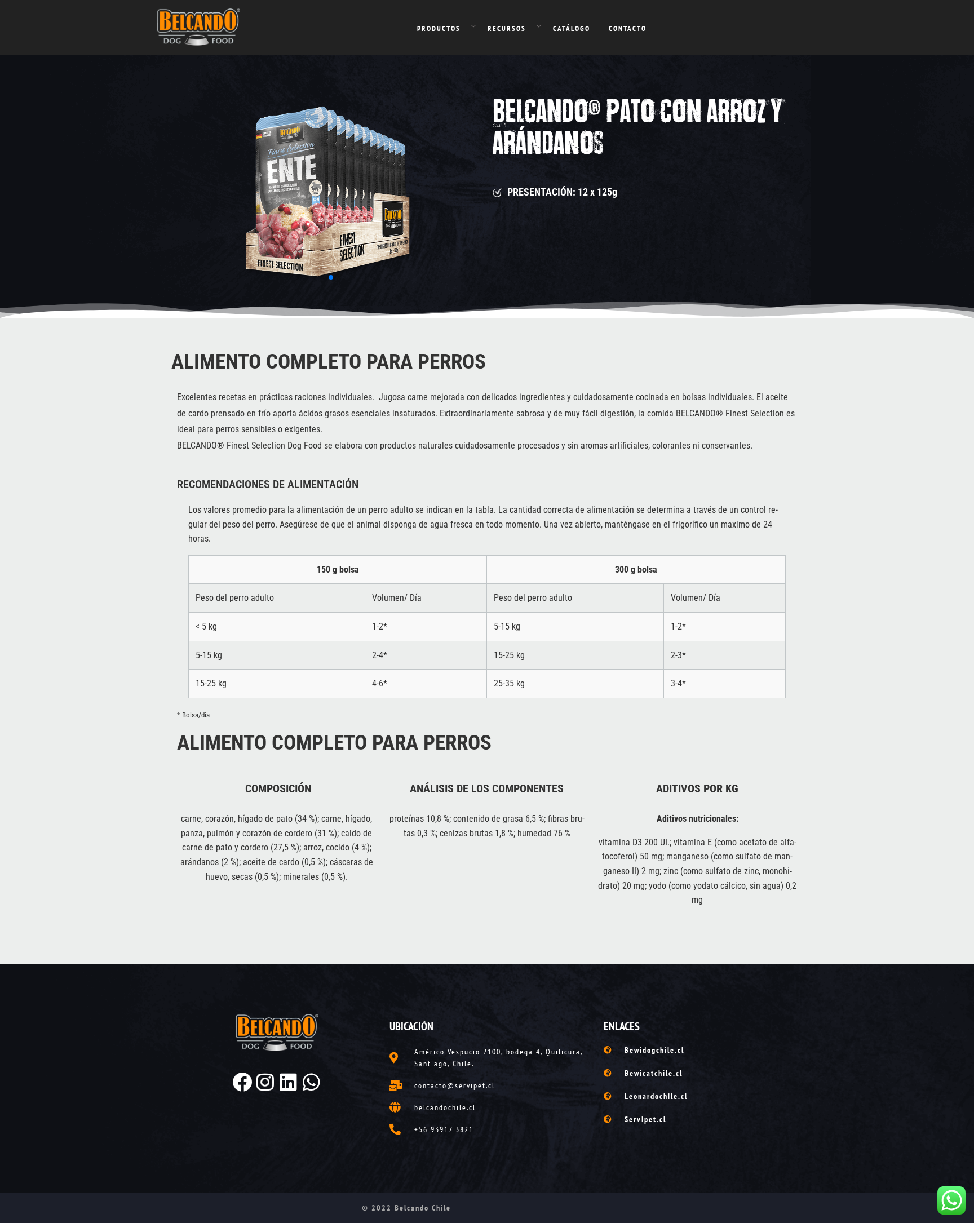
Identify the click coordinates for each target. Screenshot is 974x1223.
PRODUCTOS (439, 28)
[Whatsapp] (311, 1082)
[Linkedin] (288, 1082)
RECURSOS (507, 28)
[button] (322, 277)
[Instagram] (265, 1082)
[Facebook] (242, 1082)
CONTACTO (628, 28)
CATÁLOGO (571, 28)
